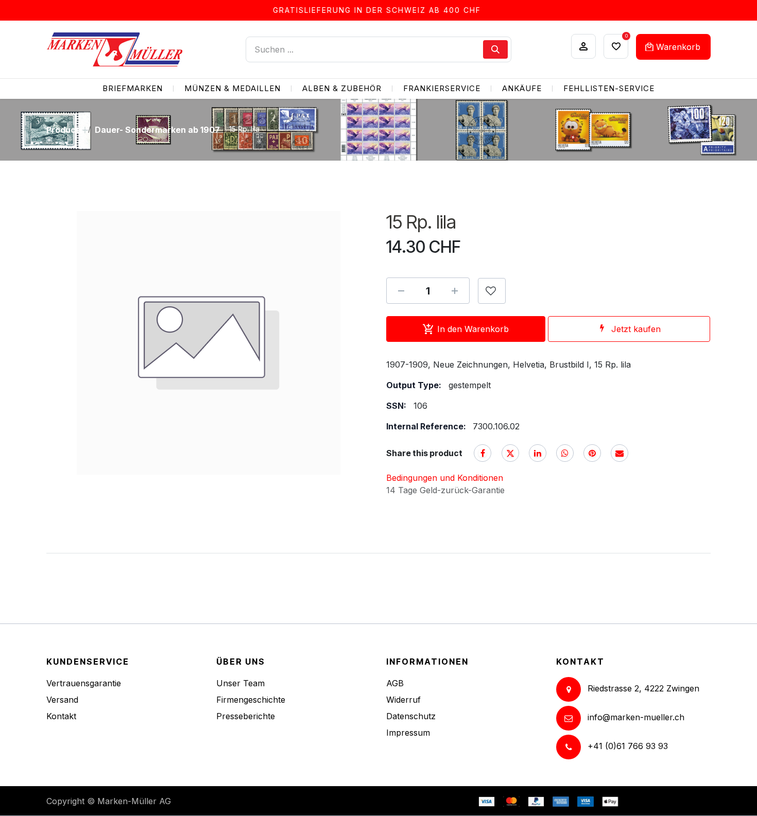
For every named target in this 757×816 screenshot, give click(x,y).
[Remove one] (401, 291)
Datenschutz (411, 716)
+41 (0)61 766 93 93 (628, 746)
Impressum (408, 732)
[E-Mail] (619, 453)
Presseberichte (245, 716)
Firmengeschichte (250, 700)
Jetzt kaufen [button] (636, 329)
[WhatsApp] (565, 453)
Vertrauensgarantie (83, 683)
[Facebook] (482, 453)
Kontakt (61, 716)
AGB (395, 683)
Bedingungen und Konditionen (444, 478)
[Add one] (454, 291)
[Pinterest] (592, 453)
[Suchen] (495, 49)
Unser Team (240, 683)
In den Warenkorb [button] (473, 329)
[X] (510, 453)
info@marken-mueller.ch (636, 717)
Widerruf (403, 700)
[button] (492, 291)
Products (65, 130)
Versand (62, 700)
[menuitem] (133, 89)
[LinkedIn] (537, 453)
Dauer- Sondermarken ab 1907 (157, 130)
